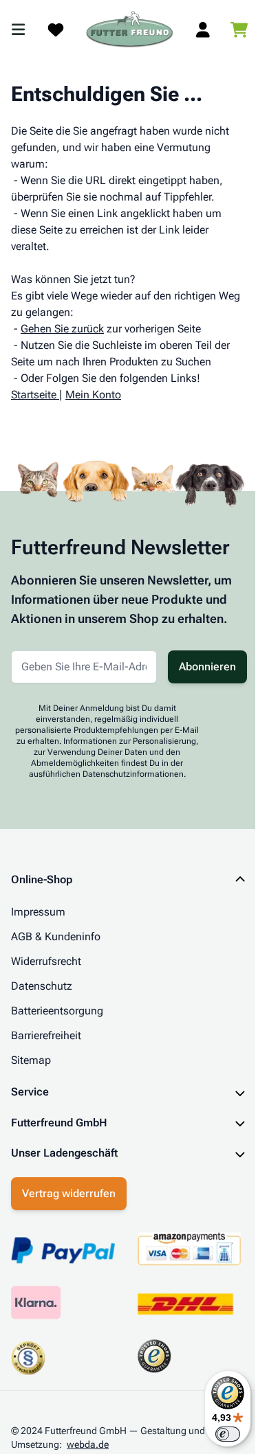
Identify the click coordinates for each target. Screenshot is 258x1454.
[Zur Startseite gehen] (129, 30)
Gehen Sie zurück (62, 328)
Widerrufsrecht (46, 961)
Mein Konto (93, 394)
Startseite (33, 394)
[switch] (217, 1434)
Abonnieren (207, 666)
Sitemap (31, 1060)
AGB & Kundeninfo (55, 936)
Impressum (38, 911)
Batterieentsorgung (57, 1010)
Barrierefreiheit (46, 1035)
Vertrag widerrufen (69, 1191)
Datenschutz (41, 985)
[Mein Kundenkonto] (203, 29)
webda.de (88, 1442)
